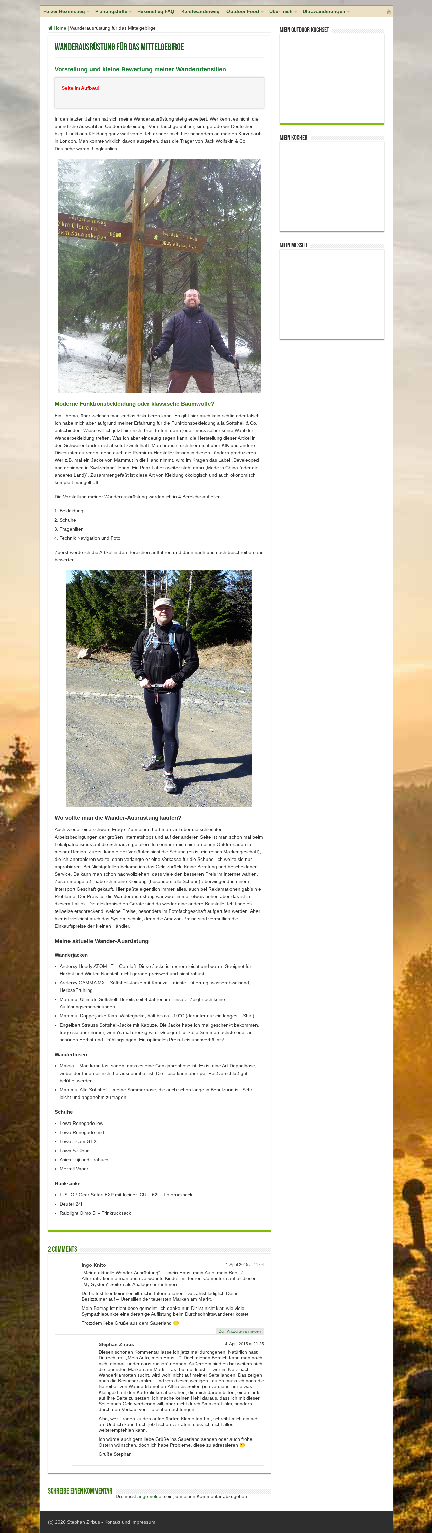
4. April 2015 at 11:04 (244, 1264)
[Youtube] (389, 12)
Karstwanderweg (200, 11)
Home (59, 28)
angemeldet (150, 1496)
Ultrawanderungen (324, 11)
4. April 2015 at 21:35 (244, 1344)
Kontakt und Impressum (129, 1522)
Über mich (281, 11)
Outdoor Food (242, 11)
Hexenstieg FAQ (155, 11)
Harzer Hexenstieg (64, 11)
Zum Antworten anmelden (240, 1331)
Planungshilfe (111, 11)
